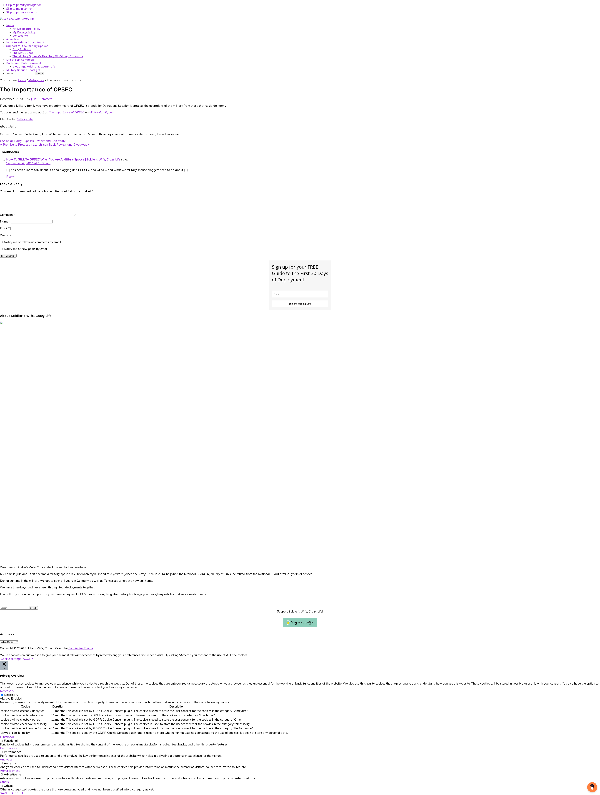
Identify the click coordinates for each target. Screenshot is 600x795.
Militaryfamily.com (102, 112)
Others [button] (4, 782)
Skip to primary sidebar (21, 12)
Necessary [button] (7, 691)
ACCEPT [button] (29, 659)
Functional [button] (7, 737)
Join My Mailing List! (300, 303)
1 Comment (44, 99)
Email (5, 228)
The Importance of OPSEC (66, 112)
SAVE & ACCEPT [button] (12, 793)
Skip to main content (20, 8)
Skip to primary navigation (24, 5)
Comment (7, 215)
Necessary (11, 695)
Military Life (25, 119)
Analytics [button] (6, 759)
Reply (10, 176)
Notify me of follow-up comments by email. (33, 242)
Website (5, 235)
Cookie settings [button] (11, 659)
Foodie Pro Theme (80, 648)
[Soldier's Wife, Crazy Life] (17, 19)
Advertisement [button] (10, 770)
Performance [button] (8, 748)
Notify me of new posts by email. (26, 249)
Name (5, 221)
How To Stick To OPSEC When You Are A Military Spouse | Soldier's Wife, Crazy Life (63, 159)
